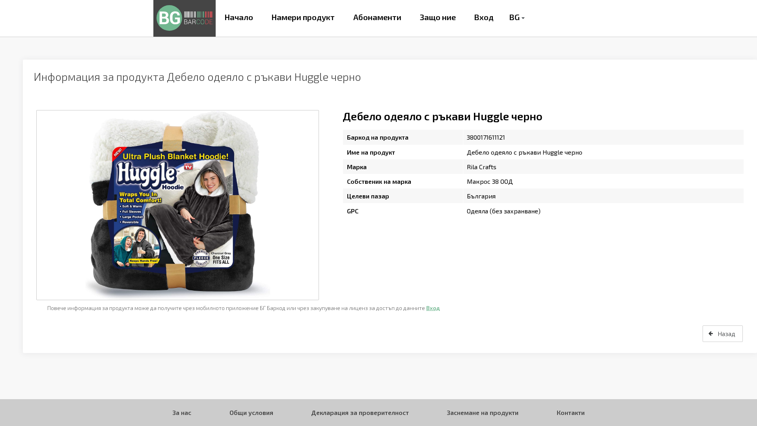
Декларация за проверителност (360, 412)
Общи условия (251, 412)
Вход (484, 17)
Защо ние (438, 17)
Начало (238, 17)
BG (514, 17)
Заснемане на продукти (482, 412)
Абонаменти (377, 17)
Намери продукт (303, 17)
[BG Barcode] (184, 18)
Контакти (571, 412)
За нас (181, 412)
